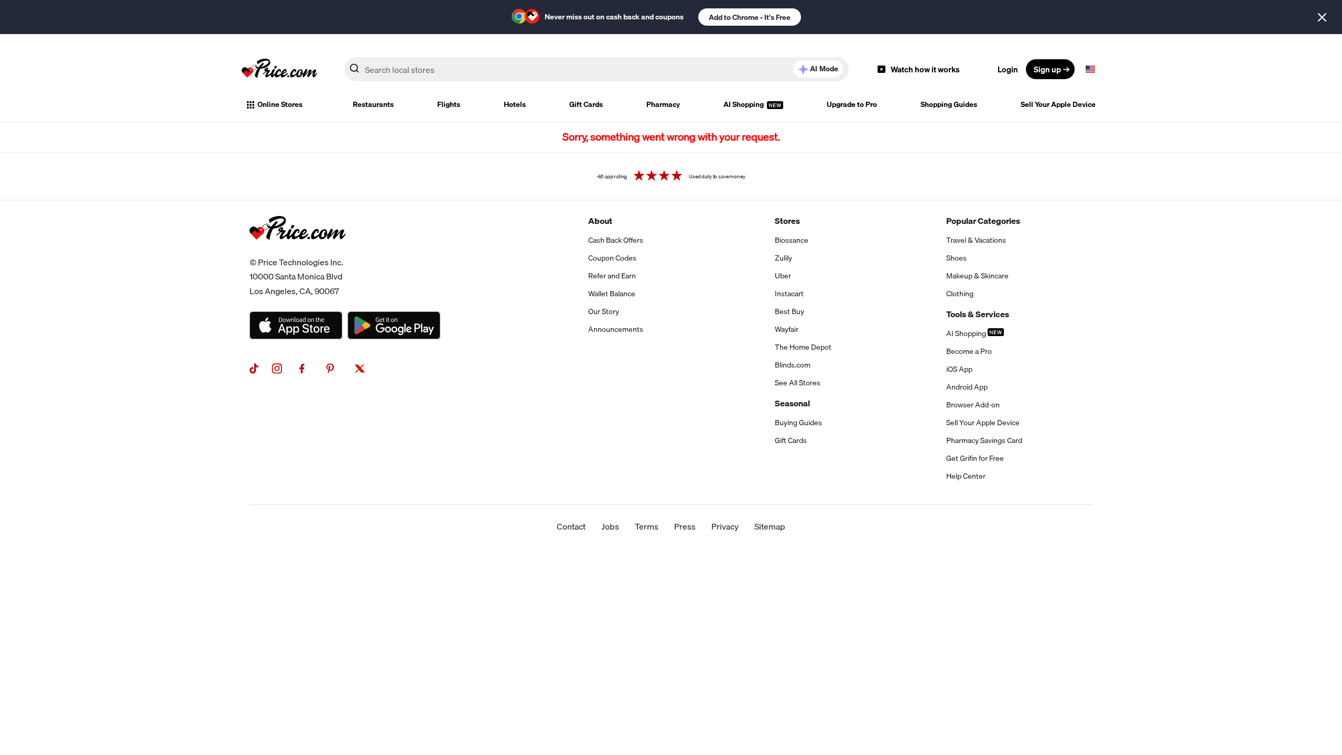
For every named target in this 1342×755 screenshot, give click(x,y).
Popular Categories (983, 220)
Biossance (791, 240)
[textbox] (1090, 69)
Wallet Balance (611, 293)
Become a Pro (969, 351)
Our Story (603, 311)
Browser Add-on (973, 405)
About (600, 220)
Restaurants (373, 104)
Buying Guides (798, 422)
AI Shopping (744, 104)
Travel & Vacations (976, 240)
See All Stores (797, 383)
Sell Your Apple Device (1058, 104)
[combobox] (596, 69)
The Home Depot (803, 347)
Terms (646, 526)
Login (1008, 69)
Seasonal (792, 403)
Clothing (959, 293)
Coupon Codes (612, 258)
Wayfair (786, 329)
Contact (571, 526)
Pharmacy (663, 104)
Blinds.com (792, 365)
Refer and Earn (612, 276)
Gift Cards (586, 104)
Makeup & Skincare (977, 276)
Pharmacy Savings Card (984, 440)
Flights (448, 104)
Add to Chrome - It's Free (750, 17)
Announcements (615, 329)
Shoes (956, 258)
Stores (787, 220)
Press (685, 526)
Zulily (783, 258)
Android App (967, 387)
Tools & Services (977, 314)
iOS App (959, 369)
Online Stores (279, 104)
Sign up (1047, 69)
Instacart (789, 293)
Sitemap (769, 526)
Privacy (725, 526)
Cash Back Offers (615, 240)
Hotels (515, 104)
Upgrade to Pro (852, 104)
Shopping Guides (949, 104)
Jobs (610, 526)
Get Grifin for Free (975, 458)
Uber (783, 276)
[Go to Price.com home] (279, 69)
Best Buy (789, 311)
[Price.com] (297, 251)
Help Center (966, 476)
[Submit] (354, 71)
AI (824, 68)
